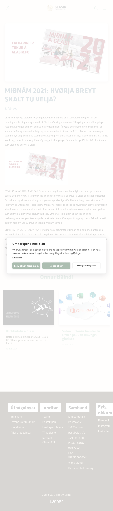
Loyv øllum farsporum (26, 265)
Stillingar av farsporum (86, 265)
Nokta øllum (56, 265)
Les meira (17, 257)
